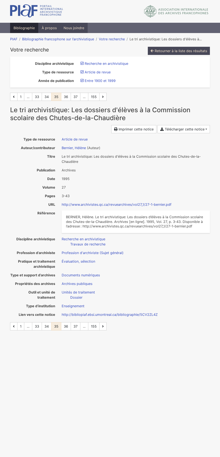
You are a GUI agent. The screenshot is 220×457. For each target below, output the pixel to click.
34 (46, 97)
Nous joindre (74, 28)
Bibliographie (24, 28)
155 (94, 97)
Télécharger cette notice (184, 129)
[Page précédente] (13, 97)
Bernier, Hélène (74, 148)
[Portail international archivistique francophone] (36, 11)
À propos (49, 28)
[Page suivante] (103, 97)
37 (75, 97)
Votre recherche (112, 39)
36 (66, 97)
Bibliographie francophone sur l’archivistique (58, 39)
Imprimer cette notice (136, 129)
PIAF (13, 39)
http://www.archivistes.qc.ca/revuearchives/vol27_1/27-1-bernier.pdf (116, 204)
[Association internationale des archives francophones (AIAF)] (176, 11)
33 (37, 97)
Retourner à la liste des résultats (180, 51)
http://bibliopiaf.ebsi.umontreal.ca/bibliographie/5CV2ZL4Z (110, 314)
